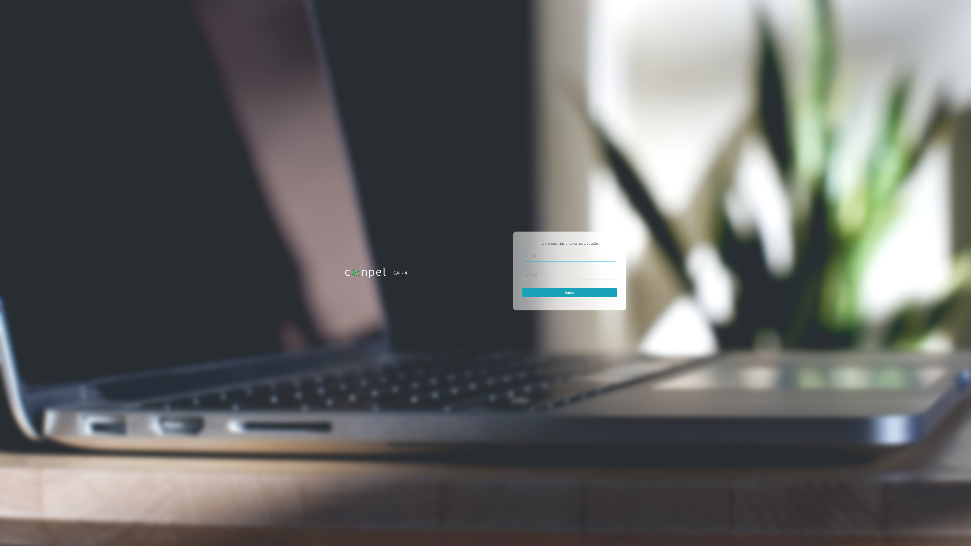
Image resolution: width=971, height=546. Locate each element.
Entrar (570, 292)
